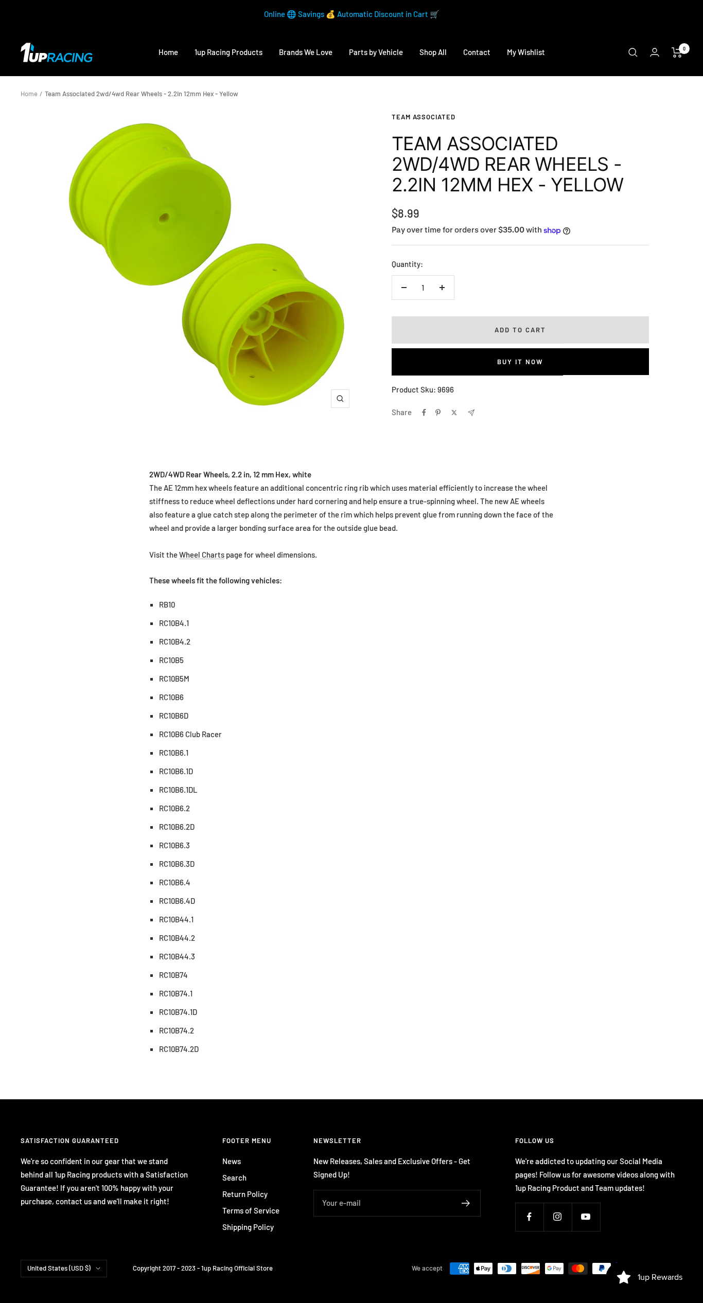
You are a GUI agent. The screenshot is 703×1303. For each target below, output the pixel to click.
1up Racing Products (228, 52)
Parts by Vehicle (376, 52)
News (231, 1161)
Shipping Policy (248, 1226)
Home (168, 52)
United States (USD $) (59, 1268)
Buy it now (520, 362)
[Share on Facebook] (424, 412)
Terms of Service (250, 1210)
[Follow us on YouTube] (586, 1217)
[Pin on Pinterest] (438, 412)
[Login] (654, 52)
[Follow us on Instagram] (557, 1217)
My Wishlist (526, 52)
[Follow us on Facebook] (529, 1217)
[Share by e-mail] (471, 412)
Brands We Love (305, 52)
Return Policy (245, 1194)
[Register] (466, 1203)
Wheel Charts (201, 554)
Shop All (433, 52)
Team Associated (423, 117)
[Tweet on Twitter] (454, 412)
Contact (476, 52)
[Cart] (677, 52)
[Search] (633, 52)
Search (234, 1177)
